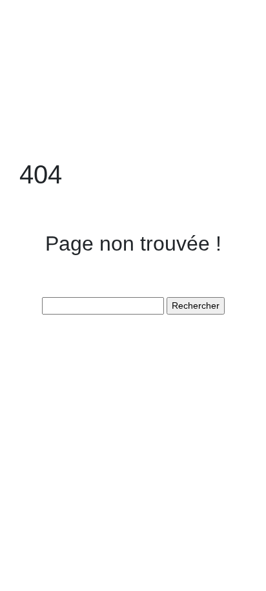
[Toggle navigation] (28, 31)
